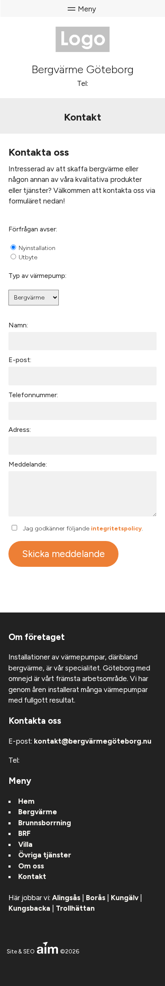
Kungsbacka (29, 908)
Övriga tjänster (44, 855)
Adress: (19, 430)
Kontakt (32, 876)
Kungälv (124, 897)
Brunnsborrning (44, 822)
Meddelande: (27, 464)
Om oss (31, 866)
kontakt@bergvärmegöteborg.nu (92, 741)
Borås (95, 897)
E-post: (19, 360)
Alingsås (66, 897)
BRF (24, 833)
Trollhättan (75, 908)
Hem (26, 801)
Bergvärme (37, 811)
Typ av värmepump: (37, 276)
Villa (25, 844)
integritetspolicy (116, 528)
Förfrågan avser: (32, 229)
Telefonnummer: (33, 395)
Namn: (18, 325)
